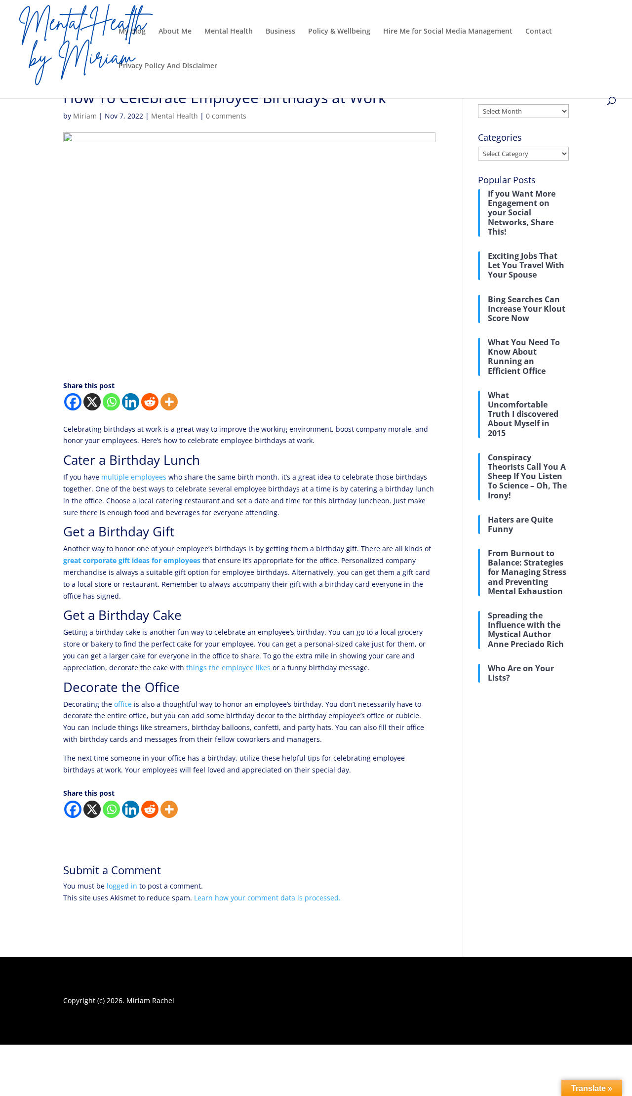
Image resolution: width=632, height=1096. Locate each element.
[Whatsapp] (111, 401)
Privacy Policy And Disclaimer (167, 66)
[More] (169, 401)
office (123, 704)
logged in (122, 886)
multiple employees (133, 477)
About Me (175, 32)
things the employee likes (228, 667)
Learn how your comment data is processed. (267, 897)
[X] (92, 401)
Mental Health (228, 32)
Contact (538, 32)
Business (280, 32)
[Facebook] (72, 401)
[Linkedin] (130, 401)
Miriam (85, 116)
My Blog (132, 32)
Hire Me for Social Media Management (448, 32)
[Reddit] (149, 401)
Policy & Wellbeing (339, 32)
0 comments (226, 116)
